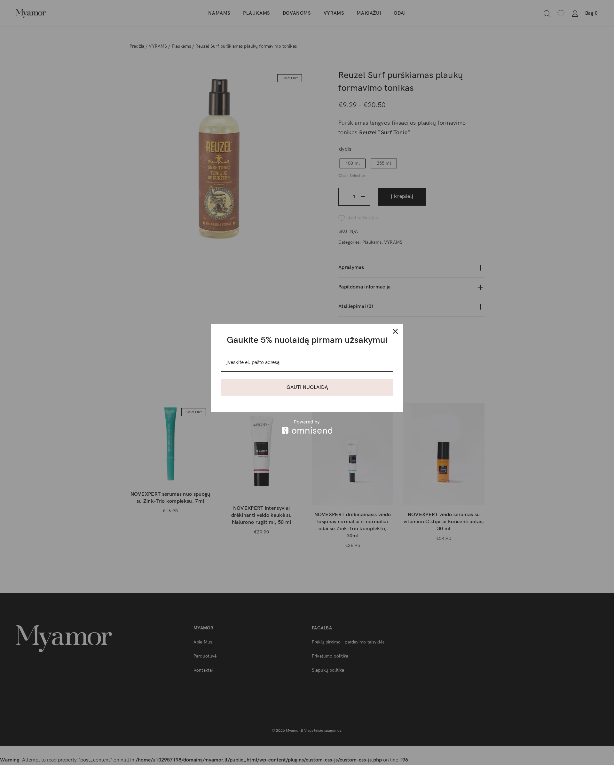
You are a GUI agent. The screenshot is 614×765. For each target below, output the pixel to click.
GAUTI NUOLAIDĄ (307, 387)
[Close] (395, 331)
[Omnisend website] (307, 426)
